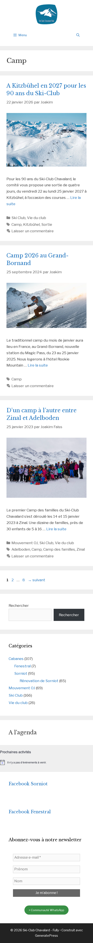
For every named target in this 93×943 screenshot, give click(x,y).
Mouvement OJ (24, 543)
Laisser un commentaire (32, 231)
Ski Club (18, 218)
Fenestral (22, 666)
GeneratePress (46, 936)
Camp (16, 224)
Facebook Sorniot (28, 783)
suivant (36, 580)
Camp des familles (59, 549)
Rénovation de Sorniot (39, 681)
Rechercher (19, 605)
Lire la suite (38, 365)
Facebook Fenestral (30, 811)
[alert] (46, 762)
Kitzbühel (31, 224)
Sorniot (20, 673)
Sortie (46, 224)
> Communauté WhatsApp (46, 910)
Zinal (81, 549)
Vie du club (36, 218)
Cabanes (16, 658)
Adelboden (20, 549)
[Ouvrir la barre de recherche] (78, 35)
